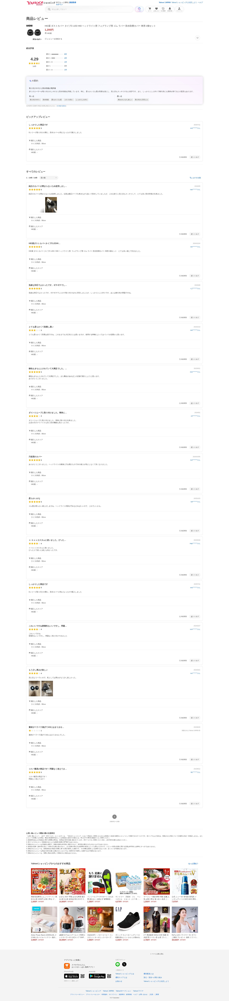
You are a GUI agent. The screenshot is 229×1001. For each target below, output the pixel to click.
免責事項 (122, 994)
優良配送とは (149, 974)
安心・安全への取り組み (153, 977)
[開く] (51, 205)
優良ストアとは (121, 977)
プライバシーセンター (93, 994)
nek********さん (195, 330)
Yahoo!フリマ (138, 991)
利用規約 (104, 994)
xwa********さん (195, 372)
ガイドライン (113, 994)
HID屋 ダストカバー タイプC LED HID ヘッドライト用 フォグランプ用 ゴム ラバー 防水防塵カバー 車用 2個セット (100, 26)
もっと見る (192, 864)
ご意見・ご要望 (154, 994)
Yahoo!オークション (123, 991)
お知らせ (118, 981)
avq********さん (195, 128)
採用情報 (129, 994)
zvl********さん (195, 416)
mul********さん (195, 460)
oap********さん (195, 189)
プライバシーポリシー (77, 994)
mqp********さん (195, 543)
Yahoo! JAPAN (165, 2)
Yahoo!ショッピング (93, 991)
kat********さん (195, 502)
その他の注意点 (61, 106)
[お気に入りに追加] (197, 38)
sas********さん (195, 247)
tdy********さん (195, 772)
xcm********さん (195, 629)
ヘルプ (200, 2)
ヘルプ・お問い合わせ (140, 994)
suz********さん (195, 673)
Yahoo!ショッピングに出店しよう (184, 2)
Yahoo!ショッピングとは (124, 974)
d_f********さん (195, 288)
